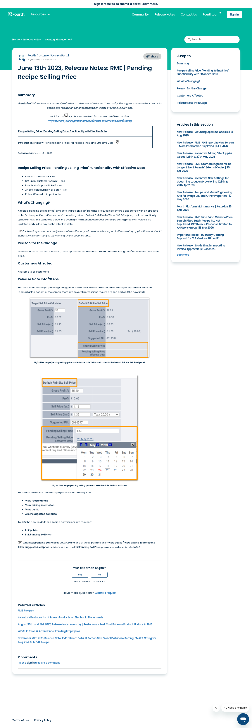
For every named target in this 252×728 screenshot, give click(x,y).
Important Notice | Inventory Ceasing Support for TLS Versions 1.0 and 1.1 (200, 236)
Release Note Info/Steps (192, 103)
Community (140, 14)
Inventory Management (58, 39)
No (99, 574)
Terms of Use (20, 720)
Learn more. (150, 4)
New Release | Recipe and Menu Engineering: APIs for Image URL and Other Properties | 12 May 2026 (205, 195)
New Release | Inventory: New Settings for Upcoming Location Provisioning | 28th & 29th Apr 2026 (203, 181)
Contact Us (189, 14)
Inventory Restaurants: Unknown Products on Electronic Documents (60, 617)
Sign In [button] (234, 14)
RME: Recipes (26, 610)
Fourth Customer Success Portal (48, 55)
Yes (80, 574)
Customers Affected (190, 95)
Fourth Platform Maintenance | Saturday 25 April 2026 (204, 208)
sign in (31, 662)
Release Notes (165, 14)
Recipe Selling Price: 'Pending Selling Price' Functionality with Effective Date (203, 72)
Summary (183, 63)
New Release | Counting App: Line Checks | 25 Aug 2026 (205, 133)
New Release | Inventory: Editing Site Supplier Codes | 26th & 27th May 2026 (204, 155)
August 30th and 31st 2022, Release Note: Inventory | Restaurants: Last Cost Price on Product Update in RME (85, 624)
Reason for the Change (191, 88)
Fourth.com (211, 14)
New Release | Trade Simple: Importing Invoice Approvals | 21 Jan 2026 (201, 247)
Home (16, 39)
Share (154, 56)
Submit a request (106, 593)
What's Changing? (188, 81)
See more (183, 255)
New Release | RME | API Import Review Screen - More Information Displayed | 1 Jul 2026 (205, 144)
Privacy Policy (42, 720)
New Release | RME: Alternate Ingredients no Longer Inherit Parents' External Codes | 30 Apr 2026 (204, 167)
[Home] (16, 14)
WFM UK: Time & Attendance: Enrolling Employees (49, 631)
